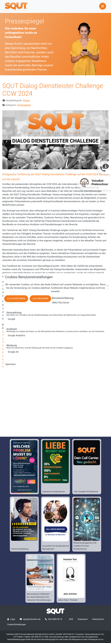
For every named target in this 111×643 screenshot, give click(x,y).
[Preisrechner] (86, 452)
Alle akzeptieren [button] (16, 298)
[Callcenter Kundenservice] (55, 461)
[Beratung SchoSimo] (55, 519)
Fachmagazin (24, 105)
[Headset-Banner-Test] (71, 576)
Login (12, 619)
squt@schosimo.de (31, 619)
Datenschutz (98, 619)
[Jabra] (24, 519)
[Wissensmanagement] (86, 519)
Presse (26, 100)
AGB (71, 619)
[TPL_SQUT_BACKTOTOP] (55, 639)
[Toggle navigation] (102, 6)
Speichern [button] (10, 364)
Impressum (83, 619)
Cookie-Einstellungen (16, 624)
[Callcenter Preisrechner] (40, 573)
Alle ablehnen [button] (40, 298)
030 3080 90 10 (55, 619)
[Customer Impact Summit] (24, 466)
